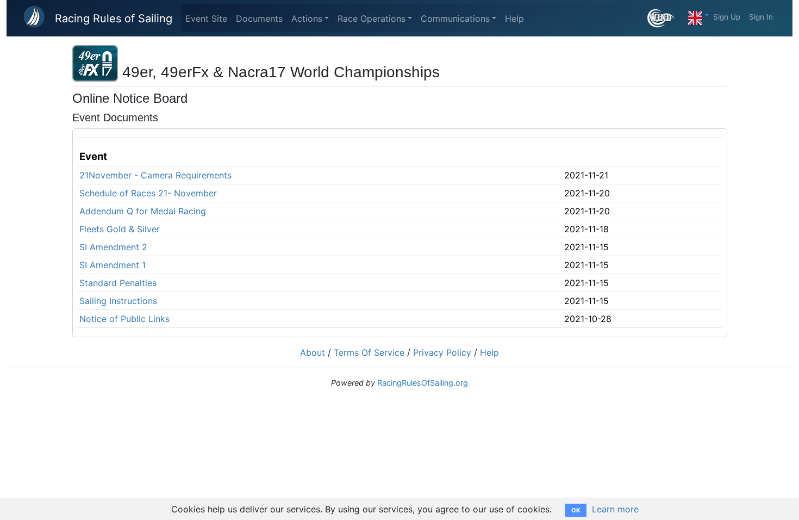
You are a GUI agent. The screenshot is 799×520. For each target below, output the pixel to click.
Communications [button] (455, 18)
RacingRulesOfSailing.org (422, 382)
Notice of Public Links (124, 318)
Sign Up (726, 17)
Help (514, 18)
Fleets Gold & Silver (119, 229)
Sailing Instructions (118, 300)
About (312, 352)
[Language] (698, 15)
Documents (259, 18)
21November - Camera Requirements (155, 175)
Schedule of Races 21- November (148, 193)
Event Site (206, 18)
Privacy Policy (442, 352)
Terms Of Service (369, 352)
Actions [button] (306, 18)
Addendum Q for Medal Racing (142, 211)
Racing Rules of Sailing (113, 18)
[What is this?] (665, 18)
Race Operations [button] (371, 18)
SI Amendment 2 (113, 247)
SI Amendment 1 (112, 264)
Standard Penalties (118, 282)
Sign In (761, 17)
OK (575, 510)
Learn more (615, 509)
